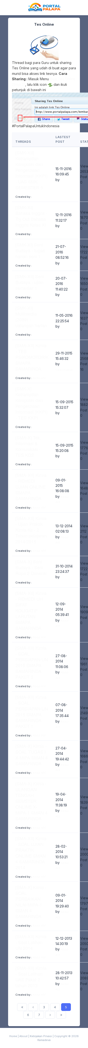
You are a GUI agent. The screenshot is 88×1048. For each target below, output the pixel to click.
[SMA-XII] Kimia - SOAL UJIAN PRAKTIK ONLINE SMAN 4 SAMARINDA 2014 (30, 852)
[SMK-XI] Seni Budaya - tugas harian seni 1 (30, 250)
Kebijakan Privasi (41, 1036)
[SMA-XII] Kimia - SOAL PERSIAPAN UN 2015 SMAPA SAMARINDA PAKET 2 (31, 662)
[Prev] (33, 1007)
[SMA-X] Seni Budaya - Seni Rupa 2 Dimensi (31, 567)
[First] (22, 1007)
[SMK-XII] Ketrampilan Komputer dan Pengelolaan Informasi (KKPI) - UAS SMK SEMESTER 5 (31, 169)
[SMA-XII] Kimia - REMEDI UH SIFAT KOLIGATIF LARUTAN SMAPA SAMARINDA (30, 610)
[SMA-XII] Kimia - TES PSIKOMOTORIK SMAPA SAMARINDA (32, 357)
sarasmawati (64, 369)
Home (13, 1036)
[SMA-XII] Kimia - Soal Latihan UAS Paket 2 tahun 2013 (30, 976)
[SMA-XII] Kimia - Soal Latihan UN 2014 (30, 942)
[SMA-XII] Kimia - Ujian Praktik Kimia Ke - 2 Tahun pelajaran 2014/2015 (31, 529)
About (23, 1036)
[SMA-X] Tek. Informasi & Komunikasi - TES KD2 (28, 446)
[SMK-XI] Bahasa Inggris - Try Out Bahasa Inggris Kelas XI (31, 216)
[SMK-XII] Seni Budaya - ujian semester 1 (29, 282)
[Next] (50, 1015)
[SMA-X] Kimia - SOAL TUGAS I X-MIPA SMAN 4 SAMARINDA (31, 754)
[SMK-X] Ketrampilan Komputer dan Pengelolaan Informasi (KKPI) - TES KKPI (31, 403)
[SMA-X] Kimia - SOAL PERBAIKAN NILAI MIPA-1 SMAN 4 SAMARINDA (31, 901)
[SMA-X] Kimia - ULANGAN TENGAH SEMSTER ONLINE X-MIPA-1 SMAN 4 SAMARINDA (31, 800)
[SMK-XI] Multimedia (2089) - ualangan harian (31, 316)
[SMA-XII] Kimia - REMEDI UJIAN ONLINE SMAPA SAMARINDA (30, 486)
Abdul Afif (39, 378)
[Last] (61, 1015)
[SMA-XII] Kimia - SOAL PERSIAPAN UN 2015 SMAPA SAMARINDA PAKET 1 (31, 711)
